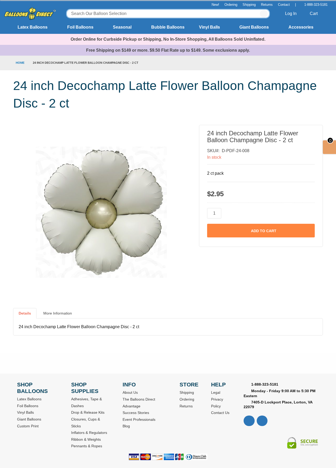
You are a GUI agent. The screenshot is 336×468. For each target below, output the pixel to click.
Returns (267, 5)
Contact (284, 5)
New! (215, 5)
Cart (314, 13)
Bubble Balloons (168, 27)
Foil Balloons (80, 27)
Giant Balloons (254, 27)
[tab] (24, 315)
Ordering (230, 5)
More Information (57, 313)
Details (25, 313)
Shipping (249, 5)
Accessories (300, 27)
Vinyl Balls (209, 27)
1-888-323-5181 (316, 5)
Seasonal (122, 27)
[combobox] (168, 13)
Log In (291, 13)
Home (20, 62)
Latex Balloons (33, 27)
